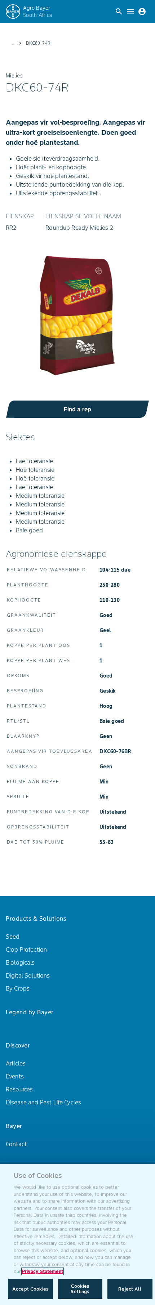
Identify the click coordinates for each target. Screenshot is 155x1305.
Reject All (129, 1289)
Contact (16, 1144)
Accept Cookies (30, 1289)
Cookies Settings (80, 1289)
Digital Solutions (28, 975)
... (13, 43)
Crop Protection (26, 949)
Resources (19, 1089)
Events (15, 1076)
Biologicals (20, 962)
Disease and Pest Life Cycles (43, 1102)
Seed (13, 936)
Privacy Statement (42, 1271)
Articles (16, 1063)
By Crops (18, 988)
